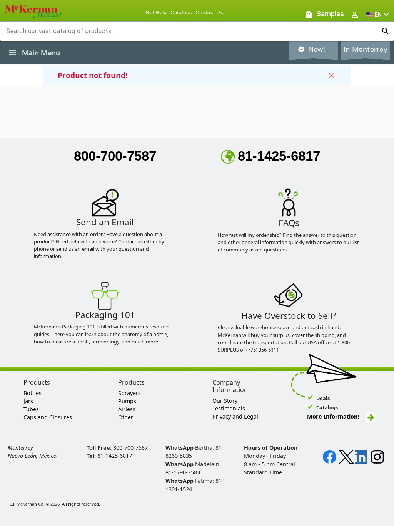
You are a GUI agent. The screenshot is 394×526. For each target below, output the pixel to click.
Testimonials (228, 408)
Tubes (31, 409)
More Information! (333, 416)
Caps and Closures (47, 417)
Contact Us (209, 12)
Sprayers (129, 393)
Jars (28, 401)
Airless (126, 409)
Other (125, 417)
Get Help (156, 12)
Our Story (224, 400)
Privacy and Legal (235, 416)
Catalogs (181, 12)
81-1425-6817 (279, 155)
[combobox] (191, 31)
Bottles (32, 393)
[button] (378, 14)
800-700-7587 (115, 155)
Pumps (127, 401)
